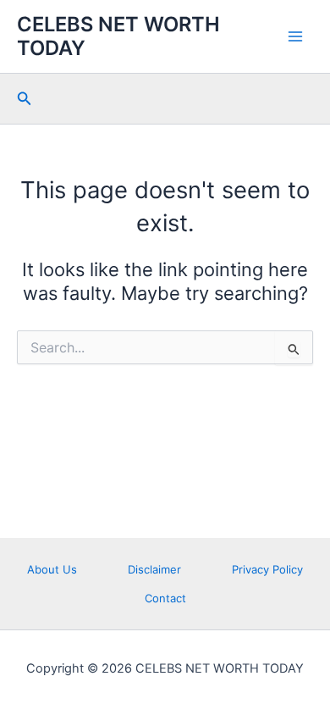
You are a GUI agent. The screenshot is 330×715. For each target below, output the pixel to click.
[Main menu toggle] (295, 36)
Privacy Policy (267, 569)
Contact (165, 598)
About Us (52, 569)
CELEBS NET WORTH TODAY (118, 36)
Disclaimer (154, 569)
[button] (24, 98)
